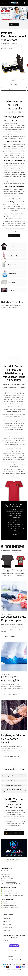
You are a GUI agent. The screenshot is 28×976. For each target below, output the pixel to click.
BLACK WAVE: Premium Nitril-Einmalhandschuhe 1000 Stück (14, 79)
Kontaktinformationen (11, 973)
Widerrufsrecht (19, 973)
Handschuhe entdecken (9, 636)
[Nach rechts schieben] (16, 94)
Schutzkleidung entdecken (10, 694)
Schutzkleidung (6, 930)
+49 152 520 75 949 (11, 880)
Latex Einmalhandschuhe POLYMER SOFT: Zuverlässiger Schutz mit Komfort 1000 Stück (13, 340)
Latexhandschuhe (7, 924)
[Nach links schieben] (11, 94)
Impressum (17, 970)
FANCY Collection (7, 921)
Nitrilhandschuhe (7, 918)
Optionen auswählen (13, 89)
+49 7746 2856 (9, 878)
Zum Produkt (14, 534)
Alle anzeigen (14, 358)
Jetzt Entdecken (14, 235)
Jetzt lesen (14, 25)
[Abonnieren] (23, 940)
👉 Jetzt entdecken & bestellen (14, 833)
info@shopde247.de (11, 882)
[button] (2, 2)
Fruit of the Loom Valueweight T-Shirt (7, 570)
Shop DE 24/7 (13, 969)
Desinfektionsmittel (7, 927)
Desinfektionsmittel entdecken (11, 756)
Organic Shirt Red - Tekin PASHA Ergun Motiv (21, 570)
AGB (26, 970)
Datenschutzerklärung (10, 970)
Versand (22, 970)
